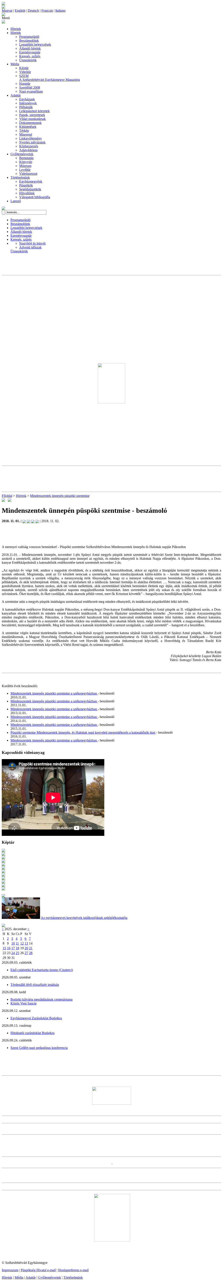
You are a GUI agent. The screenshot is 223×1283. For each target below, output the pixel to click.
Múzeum (25, 166)
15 (4, 948)
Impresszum (10, 1270)
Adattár (15, 95)
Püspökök (26, 185)
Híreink (15, 29)
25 (17, 953)
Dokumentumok (30, 123)
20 (26, 948)
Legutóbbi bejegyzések (35, 44)
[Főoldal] (3, 7)
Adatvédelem (28, 150)
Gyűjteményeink (21, 154)
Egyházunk (27, 99)
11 (17, 943)
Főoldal (7, 496)
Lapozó (15, 201)
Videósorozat (28, 173)
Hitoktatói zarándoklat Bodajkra (32, 1033)
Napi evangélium (31, 91)
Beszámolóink (29, 40)
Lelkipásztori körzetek (34, 111)
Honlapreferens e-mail (73, 1270)
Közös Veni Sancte (23, 1003)
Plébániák (26, 107)
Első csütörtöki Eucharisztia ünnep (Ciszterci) (41, 970)
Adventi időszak (30, 247)
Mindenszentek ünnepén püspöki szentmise (60, 496)
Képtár (24, 68)
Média (14, 64)
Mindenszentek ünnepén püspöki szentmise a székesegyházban (54, 693)
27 (26, 953)
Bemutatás (26, 158)
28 (30, 953)
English (20, 10)
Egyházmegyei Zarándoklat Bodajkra (36, 1018)
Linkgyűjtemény (30, 138)
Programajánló (29, 36)
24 (13, 953)
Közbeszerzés (28, 146)
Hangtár (24, 83)
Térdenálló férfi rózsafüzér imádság (34, 984)
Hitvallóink (27, 193)
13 (26, 943)
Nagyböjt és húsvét (32, 243)
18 (17, 948)
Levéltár (24, 170)
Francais (47, 10)
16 (8, 948)
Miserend (25, 134)
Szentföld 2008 (29, 87)
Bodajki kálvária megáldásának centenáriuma (41, 999)
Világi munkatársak (32, 119)
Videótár (25, 72)
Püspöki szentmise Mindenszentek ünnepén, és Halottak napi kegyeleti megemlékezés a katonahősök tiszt (82, 732)
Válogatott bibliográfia (34, 197)
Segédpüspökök (30, 189)
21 (30, 948)
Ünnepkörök (28, 60)
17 (13, 948)
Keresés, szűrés (29, 56)
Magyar (7, 10)
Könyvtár (25, 162)
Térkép (24, 130)
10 (13, 943)
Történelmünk (20, 177)
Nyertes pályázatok (32, 142)
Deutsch (33, 10)
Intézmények (28, 103)
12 (22, 943)
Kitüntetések (27, 126)
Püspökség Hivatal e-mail (38, 1270)
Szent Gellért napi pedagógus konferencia (39, 1048)
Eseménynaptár (29, 52)
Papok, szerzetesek (32, 115)
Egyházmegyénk (30, 181)
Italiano (60, 10)
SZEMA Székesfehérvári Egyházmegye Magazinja (49, 78)
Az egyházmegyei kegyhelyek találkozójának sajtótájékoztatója (84, 918)
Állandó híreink (30, 48)
